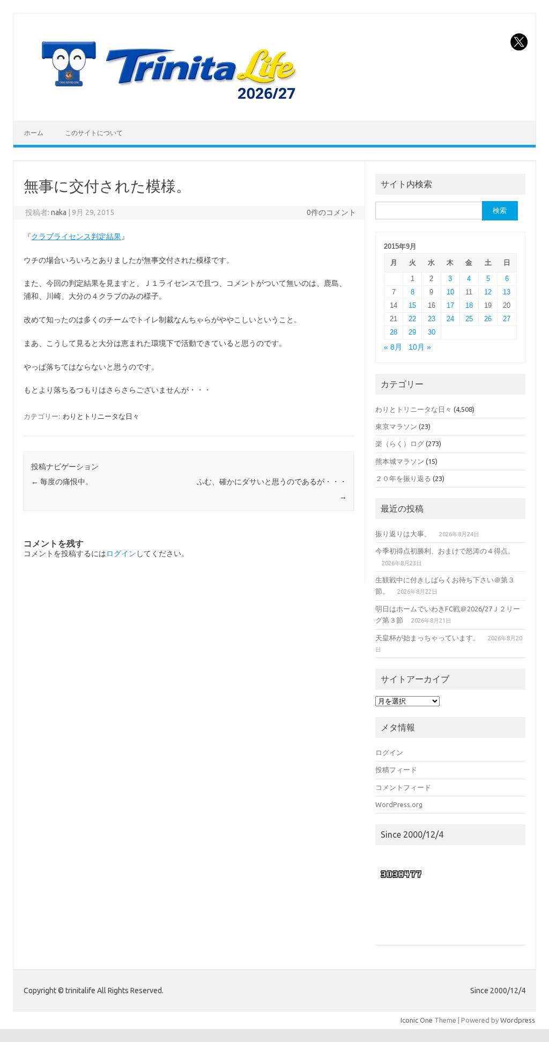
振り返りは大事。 (403, 533)
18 (469, 305)
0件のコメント (331, 212)
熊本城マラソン (399, 461)
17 (450, 305)
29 (412, 332)
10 (450, 292)
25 (469, 319)
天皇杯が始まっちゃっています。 (427, 637)
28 (393, 332)
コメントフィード (403, 787)
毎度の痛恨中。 (62, 481)
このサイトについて (94, 132)
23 (431, 319)
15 (412, 305)
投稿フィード (396, 769)
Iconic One (416, 1020)
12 (488, 292)
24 (450, 319)
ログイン (121, 553)
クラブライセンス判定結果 (76, 236)
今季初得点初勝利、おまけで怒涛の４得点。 (445, 551)
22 (412, 319)
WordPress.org (398, 804)
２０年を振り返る (403, 478)
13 (506, 292)
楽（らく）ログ (399, 443)
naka (58, 212)
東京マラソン (396, 426)
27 (506, 319)
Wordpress (517, 1020)
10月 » (420, 347)
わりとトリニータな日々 (101, 416)
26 (488, 319)
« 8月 (393, 347)
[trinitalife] (166, 102)
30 (431, 332)
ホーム (33, 132)
